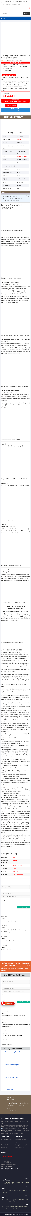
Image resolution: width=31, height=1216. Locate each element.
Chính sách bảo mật (6, 1139)
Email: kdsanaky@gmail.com (14, 1052)
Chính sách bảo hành (6, 1142)
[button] (4, 18)
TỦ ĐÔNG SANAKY (7, 963)
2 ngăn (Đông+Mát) (18, 874)
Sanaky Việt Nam (7, 1156)
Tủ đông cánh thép (17, 865)
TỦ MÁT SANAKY (21, 963)
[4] (7, 903)
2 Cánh (14, 868)
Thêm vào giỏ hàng (11, 105)
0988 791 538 (9, 1003)
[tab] (4, 192)
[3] (5, 903)
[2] (3, 903)
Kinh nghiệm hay (19, 1147)
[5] (9, 903)
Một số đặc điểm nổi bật (13, 200)
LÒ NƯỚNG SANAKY (8, 966)
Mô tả (3, 192)
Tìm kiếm (26, 13)
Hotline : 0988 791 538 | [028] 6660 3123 (11, 4)
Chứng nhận (4, 1147)
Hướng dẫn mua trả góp (21, 1145)
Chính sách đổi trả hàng (6, 1145)
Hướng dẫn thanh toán (21, 1142)
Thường (15, 860)
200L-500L (15, 871)
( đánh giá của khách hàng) (14, 60)
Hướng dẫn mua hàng (20, 1139)
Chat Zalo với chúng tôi (12, 1064)
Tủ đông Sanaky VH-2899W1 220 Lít (12, 199)
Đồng (14, 857)
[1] (1, 903)
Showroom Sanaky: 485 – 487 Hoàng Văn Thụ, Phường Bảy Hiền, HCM (14, 2)
